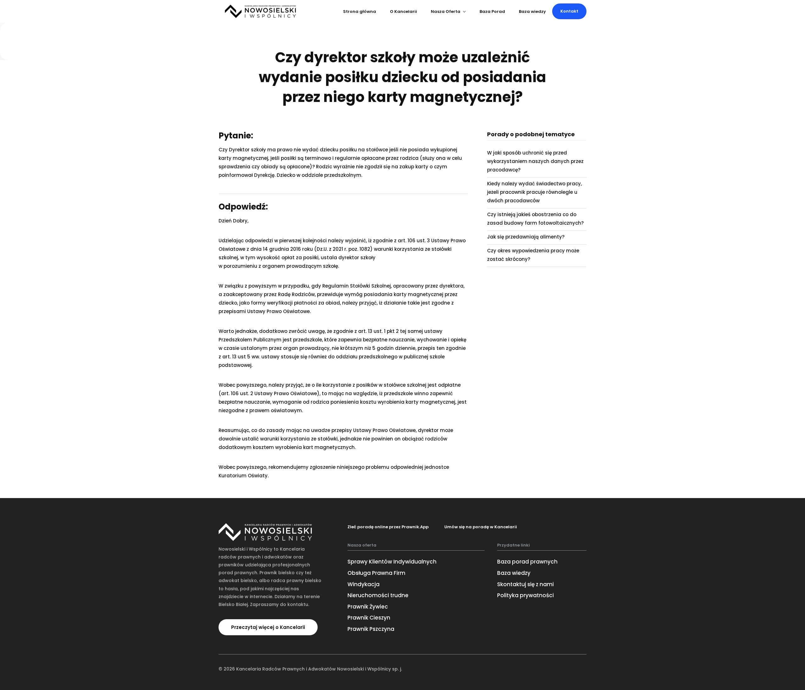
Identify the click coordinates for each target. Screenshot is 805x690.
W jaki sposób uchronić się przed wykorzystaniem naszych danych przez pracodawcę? (535, 161)
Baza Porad (492, 11)
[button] (569, 11)
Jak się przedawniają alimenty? (525, 236)
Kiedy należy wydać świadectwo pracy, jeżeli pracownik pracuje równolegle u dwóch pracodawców (534, 192)
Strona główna (359, 11)
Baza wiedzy (532, 11)
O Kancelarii (403, 11)
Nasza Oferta (445, 11)
